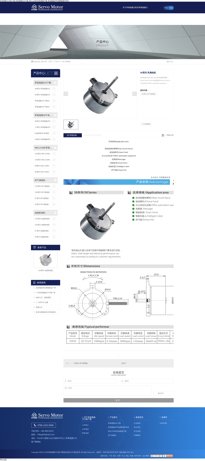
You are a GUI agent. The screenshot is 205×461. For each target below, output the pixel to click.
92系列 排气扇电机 (42, 204)
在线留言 (153, 19)
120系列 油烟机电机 (42, 219)
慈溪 (131, 456)
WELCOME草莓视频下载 (44, 148)
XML (132, 452)
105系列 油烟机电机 (42, 225)
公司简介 (85, 425)
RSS (128, 452)
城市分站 (104, 456)
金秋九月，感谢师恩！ (44, 297)
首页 (50, 61)
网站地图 (122, 452)
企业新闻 (137, 423)
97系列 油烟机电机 (42, 231)
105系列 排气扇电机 (42, 192)
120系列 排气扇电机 (42, 186)
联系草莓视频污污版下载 (141, 9)
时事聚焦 (137, 435)
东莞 (119, 456)
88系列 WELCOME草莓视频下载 (45, 166)
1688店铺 (163, 423)
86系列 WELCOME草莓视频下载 (45, 172)
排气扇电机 (66, 61)
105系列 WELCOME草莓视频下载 (45, 160)
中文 (166, 8)
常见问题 (137, 431)
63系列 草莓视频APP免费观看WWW (45, 139)
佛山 (127, 456)
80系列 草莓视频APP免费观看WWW (45, 121)
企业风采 (85, 429)
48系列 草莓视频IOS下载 (44, 89)
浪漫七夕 (39, 307)
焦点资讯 (137, 427)
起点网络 (146, 456)
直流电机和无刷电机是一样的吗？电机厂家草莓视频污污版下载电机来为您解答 (47, 288)
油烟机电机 (40, 213)
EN (170, 8)
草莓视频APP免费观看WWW (44, 115)
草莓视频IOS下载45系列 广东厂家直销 (45, 107)
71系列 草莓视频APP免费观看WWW (45, 127)
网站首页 (91, 19)
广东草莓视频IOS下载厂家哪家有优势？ (47, 293)
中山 (123, 456)
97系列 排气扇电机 (42, 198)
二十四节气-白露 (42, 302)
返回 (168, 62)
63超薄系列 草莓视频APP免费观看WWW (45, 133)
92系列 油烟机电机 (42, 237)
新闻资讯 (116, 19)
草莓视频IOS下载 (43, 83)
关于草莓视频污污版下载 (129, 9)
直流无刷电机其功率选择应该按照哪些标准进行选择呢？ (47, 312)
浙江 (114, 456)
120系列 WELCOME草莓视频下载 (45, 154)
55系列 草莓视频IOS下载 (44, 95)
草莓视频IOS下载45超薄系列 (45, 101)
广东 (110, 456)
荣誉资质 (85, 433)
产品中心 (104, 19)
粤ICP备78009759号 (110, 452)
